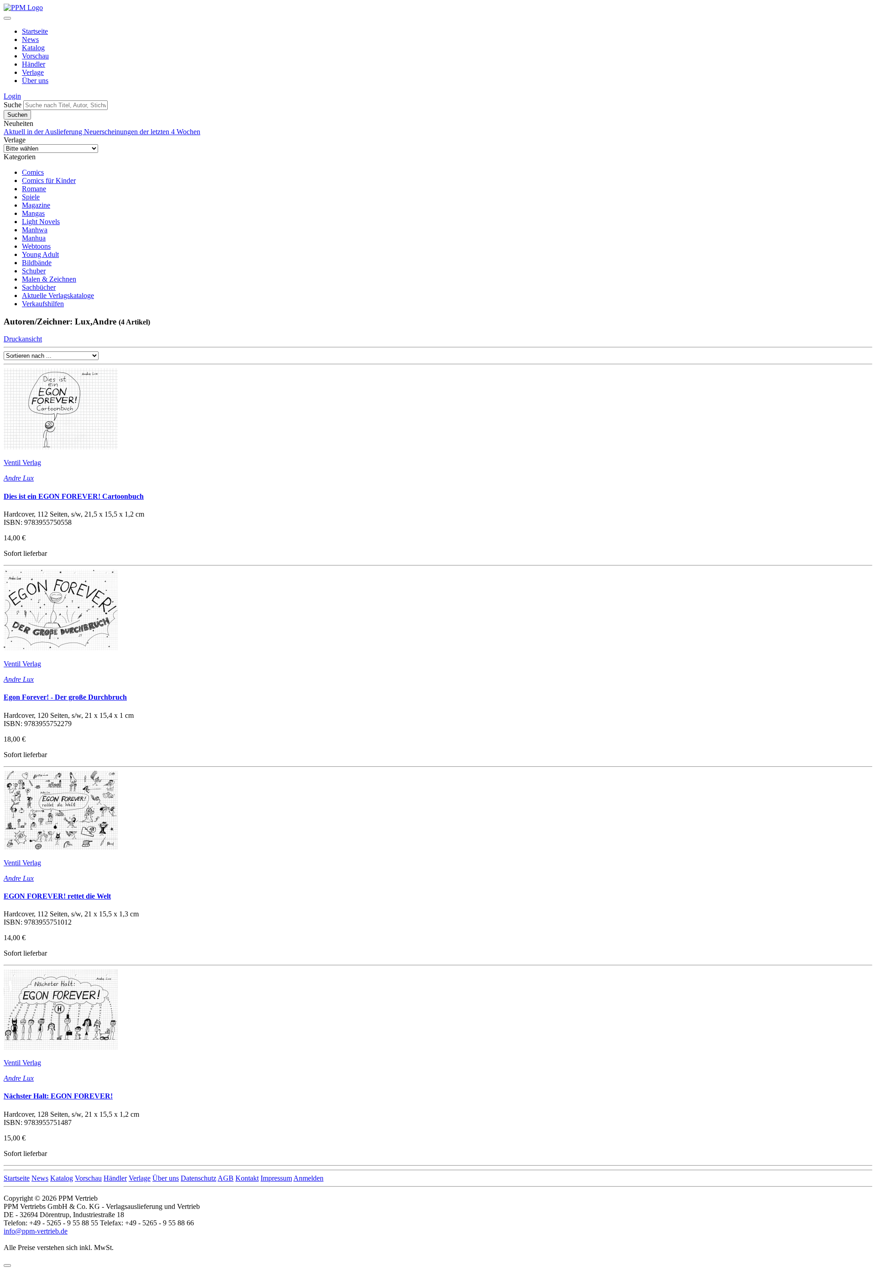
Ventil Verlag (22, 462)
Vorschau (35, 56)
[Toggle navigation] (7, 18)
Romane (34, 189)
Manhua (34, 238)
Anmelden (308, 1178)
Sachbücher (39, 287)
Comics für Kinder (49, 180)
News (30, 39)
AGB (226, 1178)
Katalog (33, 48)
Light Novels (41, 221)
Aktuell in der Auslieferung (44, 132)
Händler (33, 64)
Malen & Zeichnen (49, 279)
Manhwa (34, 230)
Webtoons (36, 246)
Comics (33, 172)
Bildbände (37, 263)
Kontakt (247, 1178)
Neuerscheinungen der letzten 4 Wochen (142, 132)
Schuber (34, 271)
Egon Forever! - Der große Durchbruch (65, 697)
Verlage (33, 72)
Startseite (35, 31)
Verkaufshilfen (43, 304)
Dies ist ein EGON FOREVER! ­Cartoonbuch (74, 496)
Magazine (36, 205)
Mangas (33, 213)
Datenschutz (198, 1178)
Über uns (35, 80)
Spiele (31, 197)
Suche (12, 105)
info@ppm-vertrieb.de (36, 1231)
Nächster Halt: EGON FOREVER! (58, 1096)
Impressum (276, 1178)
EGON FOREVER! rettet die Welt (57, 896)
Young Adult (40, 254)
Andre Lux (19, 478)
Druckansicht (23, 339)
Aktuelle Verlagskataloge (58, 295)
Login (12, 96)
